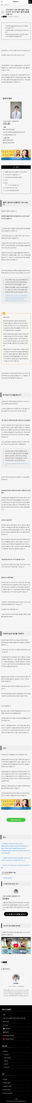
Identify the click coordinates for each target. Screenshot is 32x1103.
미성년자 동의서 (7, 1089)
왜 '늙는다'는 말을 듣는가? (12, 174)
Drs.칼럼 (4, 16)
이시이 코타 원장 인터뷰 (12, 190)
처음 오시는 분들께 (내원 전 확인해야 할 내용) (14, 1018)
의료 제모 (6, 1064)
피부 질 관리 (7, 1067)
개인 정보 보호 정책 (8, 1093)
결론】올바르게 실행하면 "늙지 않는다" (16, 172)
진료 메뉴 (5, 1051)
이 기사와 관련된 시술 (13, 185)
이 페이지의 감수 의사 (11, 188)
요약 (6, 180)
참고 (6, 183)
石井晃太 (16, 983)
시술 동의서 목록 (7, 1086)
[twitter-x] (15, 1099)
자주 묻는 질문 (6, 1082)
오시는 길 (5, 1025)
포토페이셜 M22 (7, 878)
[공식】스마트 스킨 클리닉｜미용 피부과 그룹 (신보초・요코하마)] (16, 2)
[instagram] (17, 1099)
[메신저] (2, 2)
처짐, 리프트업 (7, 1057)
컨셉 (4, 1014)
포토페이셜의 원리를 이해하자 (13, 177)
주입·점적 (6, 1054)
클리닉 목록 (6, 1021)
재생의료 (6, 1061)
